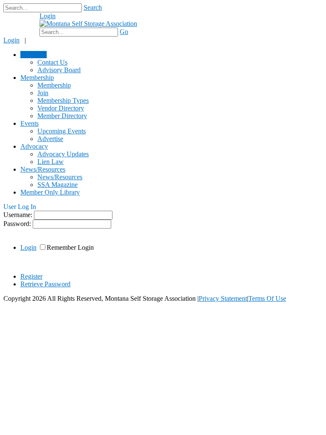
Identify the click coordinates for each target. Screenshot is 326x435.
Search (93, 7)
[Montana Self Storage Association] (88, 23)
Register (31, 276)
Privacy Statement (223, 298)
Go (124, 31)
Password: (18, 223)
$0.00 (24, 20)
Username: (18, 214)
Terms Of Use (267, 298)
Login (47, 16)
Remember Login (70, 247)
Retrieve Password (45, 284)
